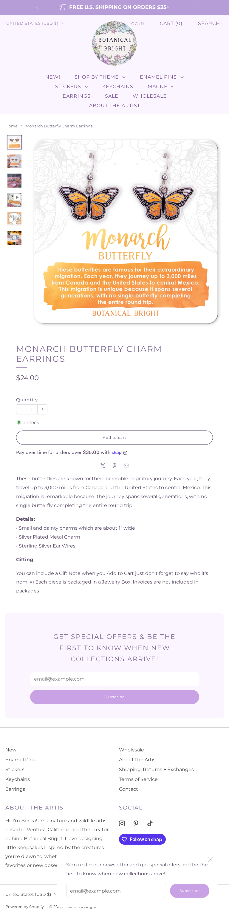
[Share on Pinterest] (114, 465)
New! (52, 77)
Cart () (171, 23)
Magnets (161, 86)
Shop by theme (97, 77)
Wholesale (150, 96)
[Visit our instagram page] (122, 823)
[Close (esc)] (210, 859)
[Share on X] (102, 465)
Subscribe (190, 890)
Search (209, 23)
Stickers (68, 86)
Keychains (117, 86)
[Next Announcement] (192, 7)
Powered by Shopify (24, 906)
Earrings (77, 96)
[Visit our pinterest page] (136, 823)
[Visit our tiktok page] (150, 823)
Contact (128, 789)
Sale (111, 96)
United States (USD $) (32, 23)
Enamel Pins (158, 77)
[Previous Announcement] (37, 7)
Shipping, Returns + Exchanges (156, 769)
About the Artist (114, 105)
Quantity (27, 400)
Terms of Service (138, 779)
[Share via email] (126, 465)
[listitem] (114, 7)
